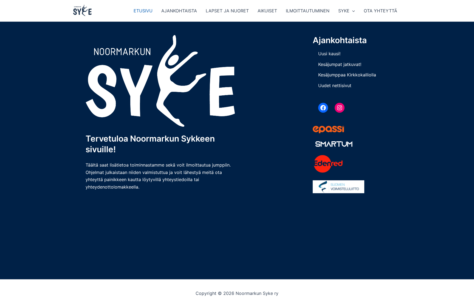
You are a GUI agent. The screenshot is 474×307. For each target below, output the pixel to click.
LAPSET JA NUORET (227, 10)
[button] (352, 11)
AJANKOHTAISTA (179, 10)
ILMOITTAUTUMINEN (307, 10)
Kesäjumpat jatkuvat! (339, 64)
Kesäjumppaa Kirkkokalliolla (347, 75)
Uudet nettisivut (334, 85)
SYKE (343, 10)
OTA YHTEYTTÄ (380, 10)
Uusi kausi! (329, 53)
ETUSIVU (143, 10)
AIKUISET (267, 10)
